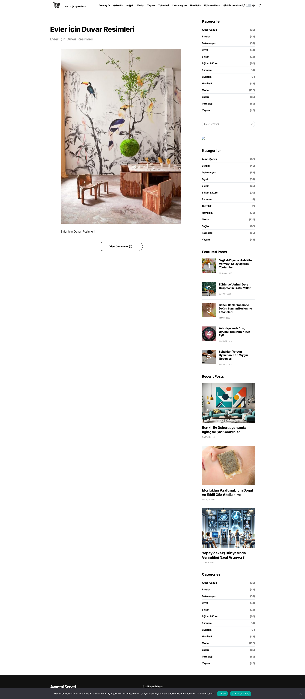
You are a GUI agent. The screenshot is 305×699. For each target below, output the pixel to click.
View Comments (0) (120, 246)
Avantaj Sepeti (63, 686)
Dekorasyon (209, 43)
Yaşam (206, 110)
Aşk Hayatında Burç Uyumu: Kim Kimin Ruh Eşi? (234, 331)
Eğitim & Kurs (209, 63)
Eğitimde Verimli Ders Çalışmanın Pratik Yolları (235, 286)
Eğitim (205, 56)
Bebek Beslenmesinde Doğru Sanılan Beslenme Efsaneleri (235, 308)
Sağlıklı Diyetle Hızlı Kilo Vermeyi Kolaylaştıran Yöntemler (235, 263)
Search (252, 124)
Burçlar (206, 36)
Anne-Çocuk (209, 29)
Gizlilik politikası (153, 686)
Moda (205, 90)
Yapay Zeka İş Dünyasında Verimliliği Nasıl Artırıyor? (224, 555)
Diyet (205, 49)
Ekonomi (207, 70)
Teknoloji (207, 103)
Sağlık (205, 96)
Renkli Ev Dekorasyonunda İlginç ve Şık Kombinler (224, 430)
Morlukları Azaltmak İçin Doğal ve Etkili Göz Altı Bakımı (227, 492)
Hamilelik (207, 83)
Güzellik (206, 76)
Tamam (222, 693)
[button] (248, 5)
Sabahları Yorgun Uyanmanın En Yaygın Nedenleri (233, 355)
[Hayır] (300, 693)
